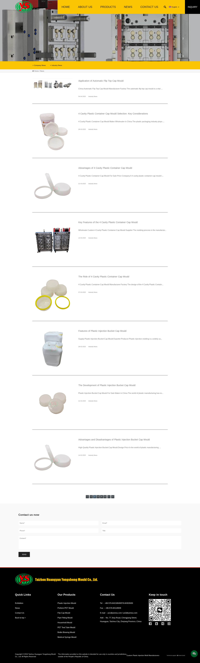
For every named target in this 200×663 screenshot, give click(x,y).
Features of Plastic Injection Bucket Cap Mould (102, 331)
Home (66, 6)
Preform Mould (108, 13)
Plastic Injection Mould (67, 603)
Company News (40, 65)
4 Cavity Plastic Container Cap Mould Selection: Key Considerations (113, 113)
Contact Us (149, 6)
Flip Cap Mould (64, 613)
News (128, 6)
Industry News (57, 65)
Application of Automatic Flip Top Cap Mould (100, 81)
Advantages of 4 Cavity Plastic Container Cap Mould (105, 168)
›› (112, 496)
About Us (85, 6)
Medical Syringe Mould (67, 637)
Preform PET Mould (66, 608)
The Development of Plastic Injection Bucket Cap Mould (106, 385)
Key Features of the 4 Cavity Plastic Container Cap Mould (108, 222)
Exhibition (19, 603)
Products (108, 6)
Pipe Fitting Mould (65, 618)
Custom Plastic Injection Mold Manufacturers (143, 655)
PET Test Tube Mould (66, 627)
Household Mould (65, 623)
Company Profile (85, 13)
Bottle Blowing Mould (66, 632)
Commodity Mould (108, 11)
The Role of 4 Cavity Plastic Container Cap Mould (103, 276)
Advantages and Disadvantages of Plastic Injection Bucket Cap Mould (114, 439)
